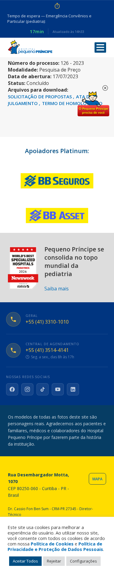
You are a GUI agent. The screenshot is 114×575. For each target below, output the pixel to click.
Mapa (97, 479)
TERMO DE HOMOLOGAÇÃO (72, 103)
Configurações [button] (83, 561)
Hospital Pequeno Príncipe (30, 47)
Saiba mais (56, 288)
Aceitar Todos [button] (25, 561)
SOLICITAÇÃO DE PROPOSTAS (40, 96)
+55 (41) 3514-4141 (47, 350)
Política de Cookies (52, 544)
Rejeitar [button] (54, 561)
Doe (93, 104)
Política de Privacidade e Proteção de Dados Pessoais (55, 546)
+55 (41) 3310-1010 (47, 322)
